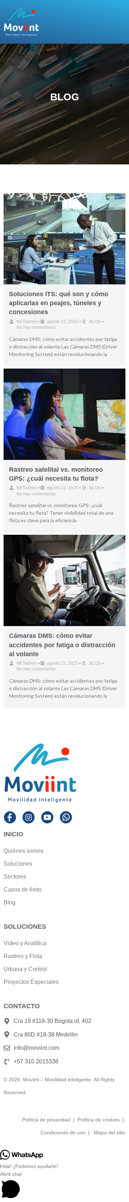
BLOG (95, 321)
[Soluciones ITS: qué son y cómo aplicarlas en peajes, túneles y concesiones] (64, 238)
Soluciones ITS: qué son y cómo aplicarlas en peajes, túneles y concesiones (58, 303)
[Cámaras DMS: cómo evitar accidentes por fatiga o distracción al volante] (64, 580)
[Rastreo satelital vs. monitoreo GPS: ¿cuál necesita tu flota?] (64, 414)
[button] (64, 1186)
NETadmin (26, 321)
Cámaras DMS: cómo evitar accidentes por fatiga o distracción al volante (62, 644)
